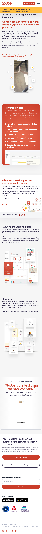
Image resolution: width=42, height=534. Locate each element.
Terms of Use (6, 526)
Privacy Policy (16, 526)
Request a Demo (21, 457)
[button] (38, 3)
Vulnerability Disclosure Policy (30, 526)
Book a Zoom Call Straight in (21, 465)
